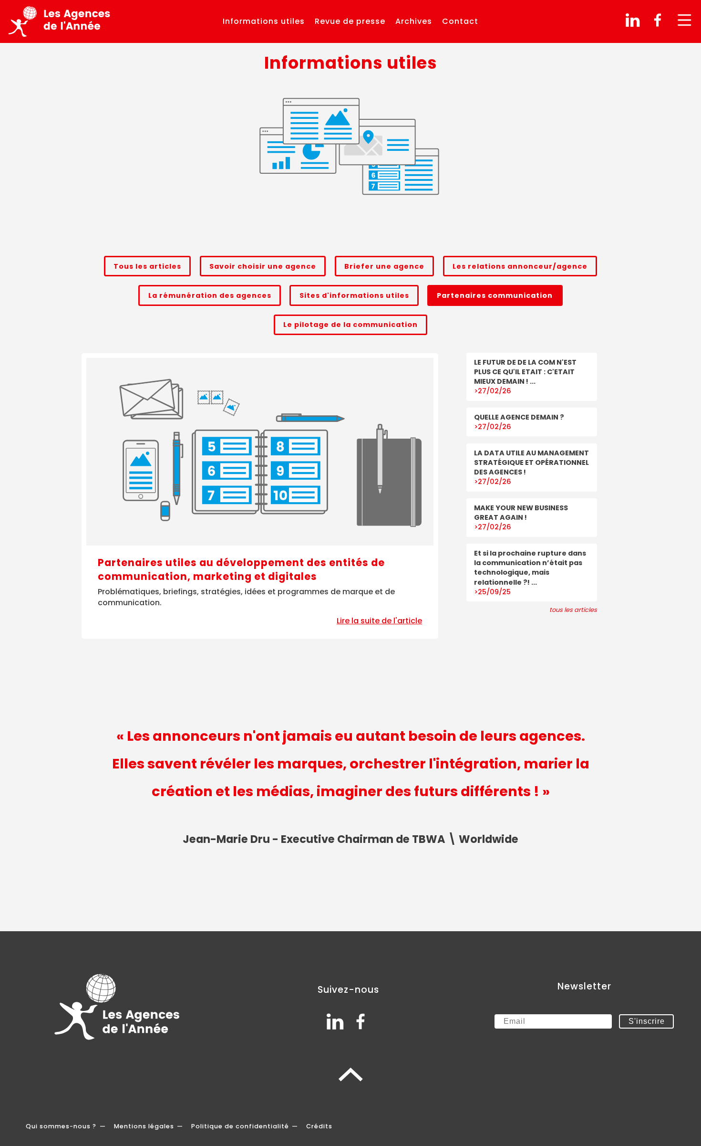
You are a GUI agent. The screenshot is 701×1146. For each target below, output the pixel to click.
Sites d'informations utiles (354, 295)
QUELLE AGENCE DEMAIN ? (519, 417)
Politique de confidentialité (240, 1126)
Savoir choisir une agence (262, 266)
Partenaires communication (495, 295)
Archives (413, 21)
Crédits (319, 1126)
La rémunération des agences (209, 295)
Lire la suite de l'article (379, 620)
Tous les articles (147, 266)
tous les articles (573, 610)
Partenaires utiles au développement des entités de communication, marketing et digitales (241, 570)
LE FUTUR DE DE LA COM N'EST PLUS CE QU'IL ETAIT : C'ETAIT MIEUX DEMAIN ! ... (525, 371)
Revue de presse (350, 21)
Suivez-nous (348, 989)
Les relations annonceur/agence (520, 266)
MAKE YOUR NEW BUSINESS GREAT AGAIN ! (521, 512)
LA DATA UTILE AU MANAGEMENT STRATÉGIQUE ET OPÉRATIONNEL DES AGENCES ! (531, 462)
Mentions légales (144, 1126)
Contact (460, 21)
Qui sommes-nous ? (61, 1126)
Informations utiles (264, 21)
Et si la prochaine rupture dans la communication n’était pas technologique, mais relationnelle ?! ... (530, 567)
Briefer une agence (384, 266)
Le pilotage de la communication (350, 324)
